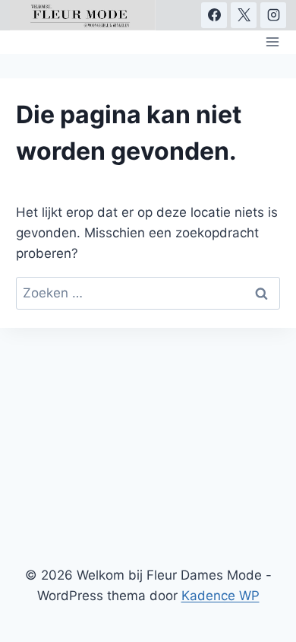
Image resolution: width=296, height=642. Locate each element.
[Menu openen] (273, 42)
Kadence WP (220, 595)
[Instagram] (273, 15)
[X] (244, 15)
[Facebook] (214, 15)
